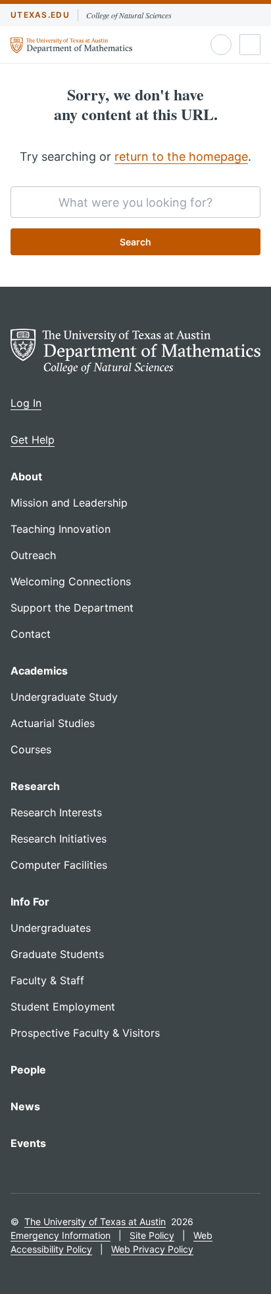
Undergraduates (51, 927)
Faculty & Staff (47, 980)
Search (135, 241)
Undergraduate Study (64, 696)
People (28, 1069)
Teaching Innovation (61, 528)
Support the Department (72, 607)
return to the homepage (181, 156)
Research (35, 786)
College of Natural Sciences (129, 15)
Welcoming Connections (71, 581)
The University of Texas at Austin (95, 1221)
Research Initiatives (59, 838)
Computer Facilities (59, 864)
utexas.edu (40, 15)
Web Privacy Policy (152, 1249)
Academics (39, 670)
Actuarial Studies (53, 723)
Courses (31, 749)
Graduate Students (57, 954)
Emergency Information (61, 1235)
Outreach (33, 555)
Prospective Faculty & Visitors (85, 1032)
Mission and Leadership (69, 502)
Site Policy (152, 1235)
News (25, 1106)
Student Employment (63, 1006)
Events (28, 1143)
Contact (31, 633)
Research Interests (56, 812)
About (26, 476)
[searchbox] (135, 202)
